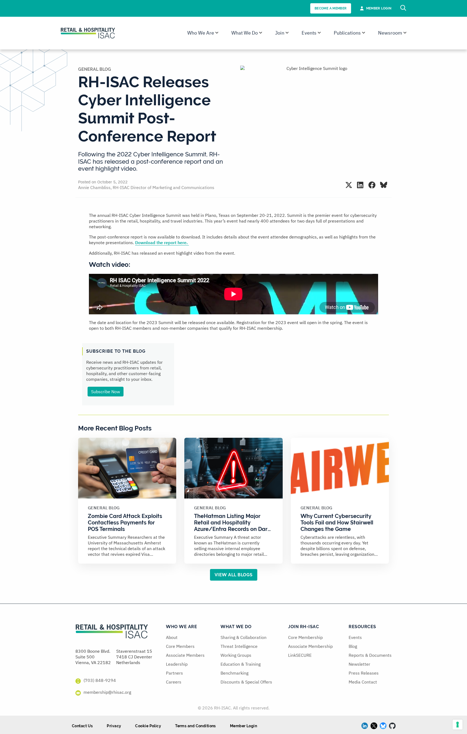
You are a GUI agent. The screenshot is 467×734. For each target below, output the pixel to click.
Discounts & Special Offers (246, 682)
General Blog (94, 69)
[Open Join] (287, 32)
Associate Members (185, 655)
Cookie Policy (148, 726)
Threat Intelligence (239, 646)
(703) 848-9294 (100, 680)
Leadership (177, 664)
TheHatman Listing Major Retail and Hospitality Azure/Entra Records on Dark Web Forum (232, 526)
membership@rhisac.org (107, 692)
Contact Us (82, 726)
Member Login (243, 726)
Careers (173, 682)
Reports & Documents (370, 655)
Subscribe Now (105, 391)
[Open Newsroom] (404, 32)
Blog (353, 646)
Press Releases (364, 673)
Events (355, 637)
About (172, 637)
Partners (174, 673)
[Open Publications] (363, 32)
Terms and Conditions (195, 726)
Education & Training (241, 664)
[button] (348, 185)
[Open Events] (319, 32)
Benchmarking (234, 673)
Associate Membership (310, 646)
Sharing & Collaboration (243, 637)
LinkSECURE (300, 655)
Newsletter (359, 664)
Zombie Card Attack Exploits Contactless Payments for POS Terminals (125, 522)
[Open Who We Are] (216, 32)
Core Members (180, 646)
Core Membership (305, 637)
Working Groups (236, 655)
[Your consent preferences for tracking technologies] (457, 724)
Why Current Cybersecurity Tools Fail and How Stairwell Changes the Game (337, 522)
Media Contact (363, 682)
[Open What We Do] (260, 32)
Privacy (114, 726)
